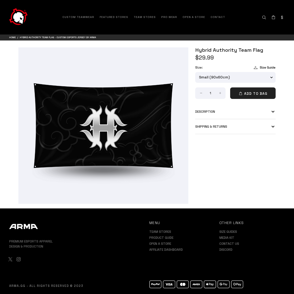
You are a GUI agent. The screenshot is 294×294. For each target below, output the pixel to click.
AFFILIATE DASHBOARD (166, 250)
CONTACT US (229, 244)
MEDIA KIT (226, 238)
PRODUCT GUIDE (161, 238)
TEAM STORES (160, 232)
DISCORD (225, 250)
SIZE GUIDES (228, 232)
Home (12, 37)
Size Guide (267, 67)
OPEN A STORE (160, 244)
